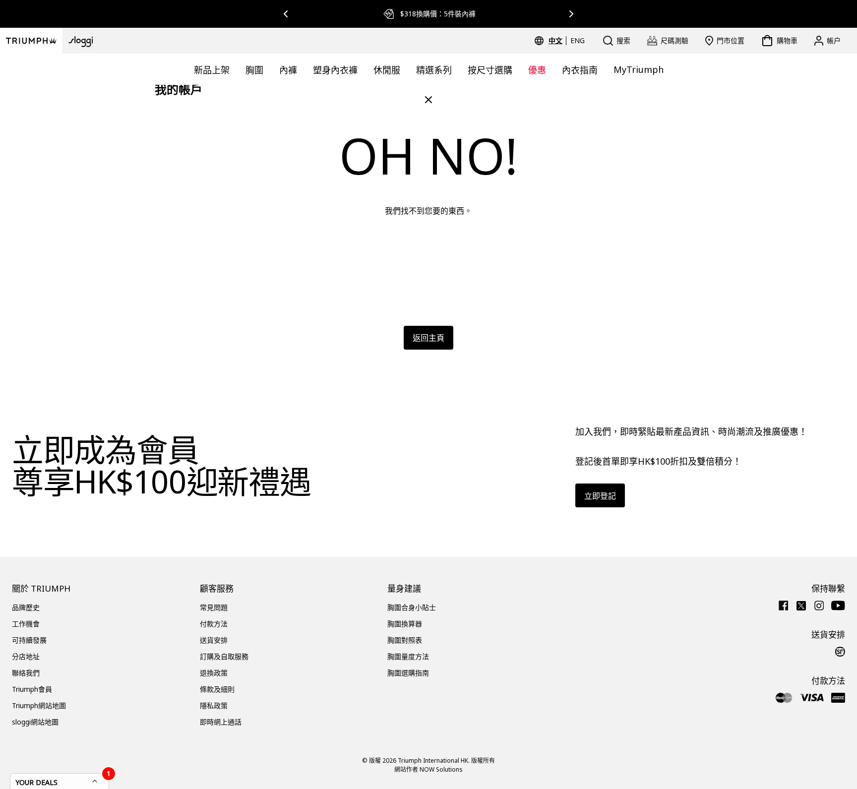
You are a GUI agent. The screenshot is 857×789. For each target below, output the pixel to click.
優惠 (537, 70)
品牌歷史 (26, 607)
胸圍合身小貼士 (411, 607)
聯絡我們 (26, 672)
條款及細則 (217, 689)
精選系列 (434, 70)
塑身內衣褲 (335, 70)
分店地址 (26, 656)
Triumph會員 (32, 689)
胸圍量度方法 (408, 656)
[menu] (566, 40)
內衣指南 (580, 70)
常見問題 (214, 607)
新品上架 (212, 70)
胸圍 (254, 70)
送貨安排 (214, 640)
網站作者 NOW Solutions (428, 769)
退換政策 (214, 672)
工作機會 (26, 623)
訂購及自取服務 (224, 656)
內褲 (288, 70)
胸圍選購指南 (408, 672)
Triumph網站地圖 (39, 705)
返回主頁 (428, 337)
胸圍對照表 (404, 640)
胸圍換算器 (404, 623)
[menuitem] (557, 40)
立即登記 (600, 495)
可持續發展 (29, 640)
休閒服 (386, 70)
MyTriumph (638, 69)
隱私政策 (214, 705)
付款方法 (214, 623)
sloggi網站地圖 (35, 722)
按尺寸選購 (490, 70)
